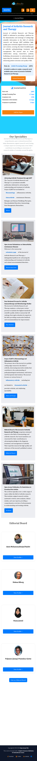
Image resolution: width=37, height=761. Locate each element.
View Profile (17, 557)
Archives (8, 510)
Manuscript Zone (11, 267)
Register (7, 10)
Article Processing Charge (19, 66)
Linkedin (27, 756)
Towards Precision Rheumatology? (15, 718)
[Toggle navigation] (32, 10)
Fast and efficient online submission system (17, 728)
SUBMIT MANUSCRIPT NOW (13, 733)
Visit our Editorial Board (18, 680)
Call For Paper (18, 112)
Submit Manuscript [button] (18, 78)
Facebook (11, 756)
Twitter (19, 756)
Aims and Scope (11, 396)
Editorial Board (10, 453)
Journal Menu (19, 18)
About (8, 210)
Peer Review (10, 325)
